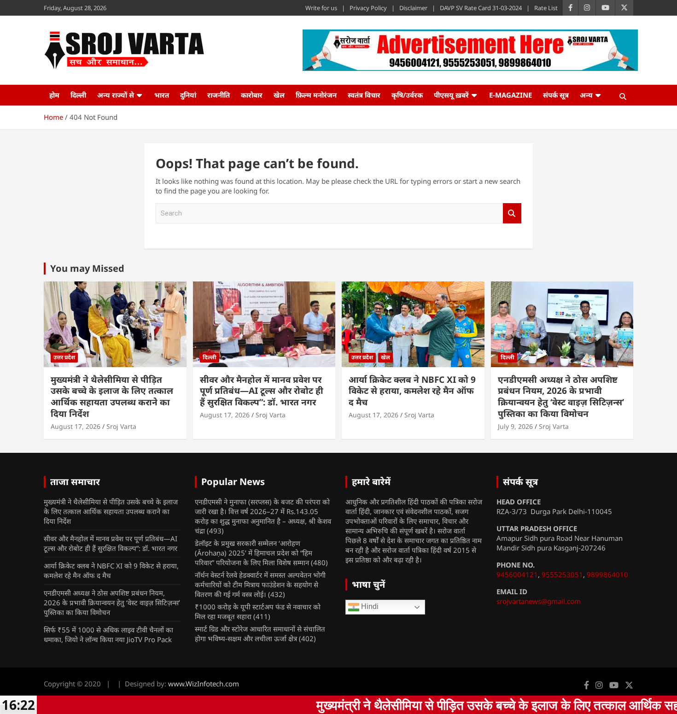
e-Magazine (510, 94)
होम (54, 94)
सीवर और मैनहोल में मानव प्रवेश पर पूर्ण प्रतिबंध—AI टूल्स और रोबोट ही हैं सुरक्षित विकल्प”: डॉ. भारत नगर (261, 391)
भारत (161, 94)
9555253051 (562, 574)
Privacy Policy (368, 8)
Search (512, 213)
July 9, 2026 (515, 426)
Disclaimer (413, 8)
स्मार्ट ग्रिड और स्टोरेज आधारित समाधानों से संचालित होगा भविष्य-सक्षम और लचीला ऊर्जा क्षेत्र (260, 633)
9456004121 (517, 574)
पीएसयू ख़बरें (451, 94)
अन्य (586, 94)
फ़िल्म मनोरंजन (316, 94)
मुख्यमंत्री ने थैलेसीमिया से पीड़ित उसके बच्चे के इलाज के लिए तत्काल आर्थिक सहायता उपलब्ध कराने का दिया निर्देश (112, 397)
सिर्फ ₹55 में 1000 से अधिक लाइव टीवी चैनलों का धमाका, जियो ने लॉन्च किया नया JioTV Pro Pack (108, 634)
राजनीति (218, 94)
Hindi (369, 606)
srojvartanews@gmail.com (538, 601)
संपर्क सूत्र (556, 94)
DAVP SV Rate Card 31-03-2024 (481, 8)
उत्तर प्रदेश (64, 357)
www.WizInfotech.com (203, 683)
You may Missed (87, 268)
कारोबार (252, 94)
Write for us (321, 8)
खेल (279, 94)
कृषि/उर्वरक (407, 94)
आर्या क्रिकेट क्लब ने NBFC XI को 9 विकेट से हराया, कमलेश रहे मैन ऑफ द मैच (412, 391)
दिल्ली (78, 94)
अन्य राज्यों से (115, 94)
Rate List (546, 8)
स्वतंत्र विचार (364, 94)
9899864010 (607, 574)
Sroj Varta (121, 426)
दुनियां (188, 94)
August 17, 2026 (75, 426)
